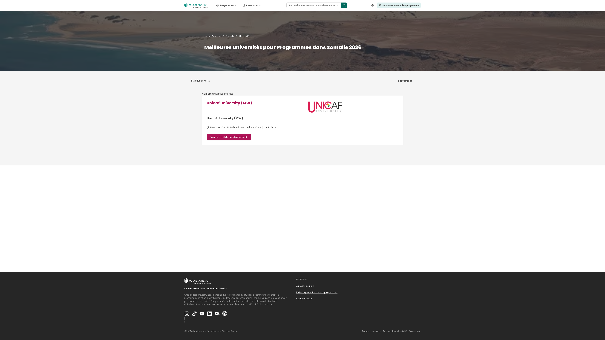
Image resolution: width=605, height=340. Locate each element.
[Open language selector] (372, 5)
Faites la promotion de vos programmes (316, 292)
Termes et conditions (371, 331)
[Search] (344, 5)
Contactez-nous (304, 298)
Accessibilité (414, 331)
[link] (244, 36)
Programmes (227, 5)
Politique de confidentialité (395, 331)
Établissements (200, 80)
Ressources (252, 5)
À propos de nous (305, 285)
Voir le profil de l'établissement (228, 137)
